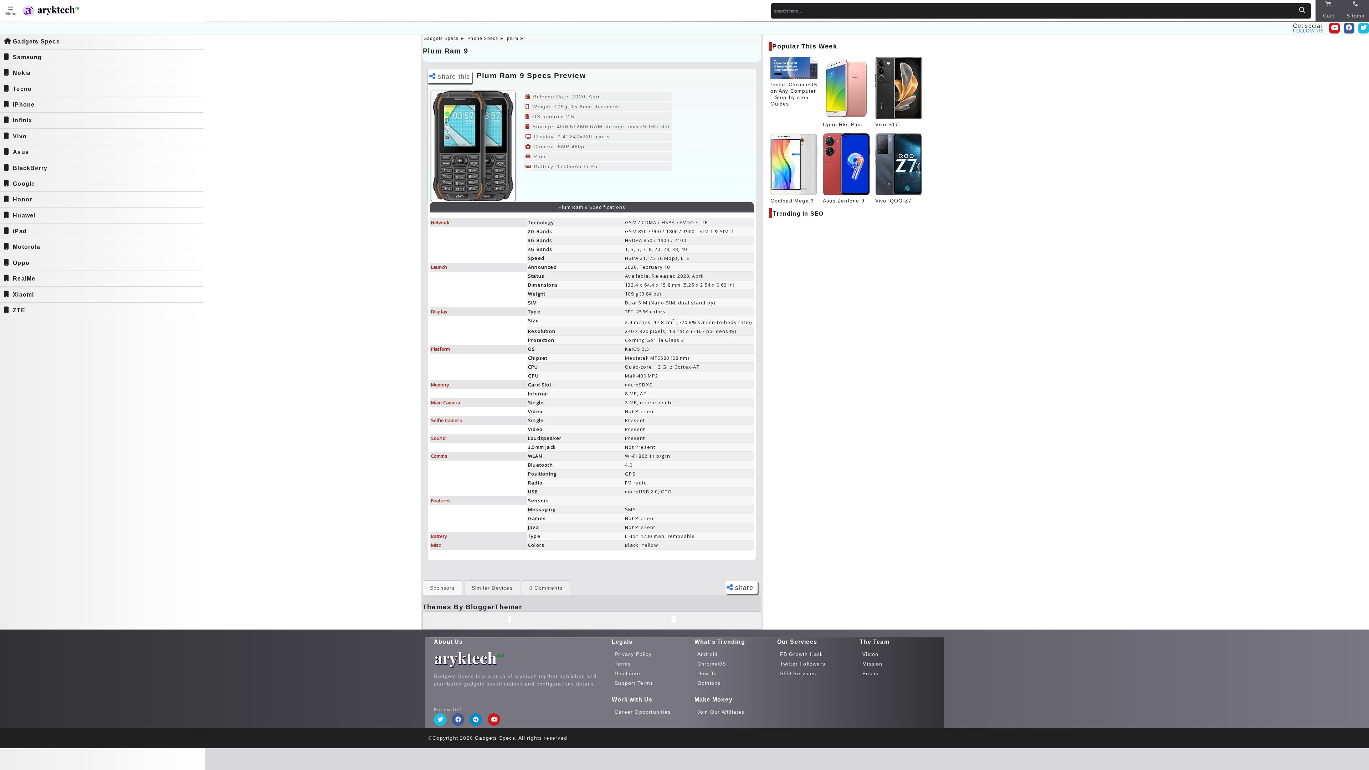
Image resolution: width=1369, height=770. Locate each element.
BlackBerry (30, 168)
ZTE (19, 310)
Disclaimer (628, 673)
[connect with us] (1349, 28)
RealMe (24, 279)
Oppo (21, 263)
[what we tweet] (1363, 28)
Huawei (24, 215)
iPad (20, 231)
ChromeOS (711, 664)
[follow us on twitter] (440, 719)
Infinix (22, 120)
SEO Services (798, 673)
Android (707, 654)
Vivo (20, 136)
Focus (870, 673)
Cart (1328, 16)
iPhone (24, 105)
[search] (1302, 10)
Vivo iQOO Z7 (893, 201)
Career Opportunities (643, 712)
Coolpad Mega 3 (792, 201)
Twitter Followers (802, 664)
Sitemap (1356, 19)
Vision (870, 654)
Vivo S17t (888, 124)
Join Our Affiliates (721, 712)
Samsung (27, 57)
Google (24, 184)
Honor (22, 199)
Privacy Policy (633, 654)
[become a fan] (458, 719)
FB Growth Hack (801, 654)
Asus (21, 152)
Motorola (26, 247)
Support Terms (634, 683)
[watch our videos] (1334, 28)
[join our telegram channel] (476, 719)
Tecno (22, 89)
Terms (623, 664)
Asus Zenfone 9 (844, 201)
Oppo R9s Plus (842, 124)
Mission (872, 664)
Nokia (22, 73)
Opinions (709, 683)
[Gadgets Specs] (58, 11)
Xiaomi (23, 295)
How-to (707, 673)
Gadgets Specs (36, 41)
